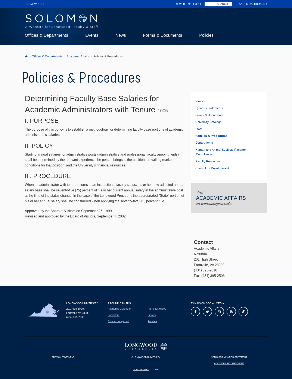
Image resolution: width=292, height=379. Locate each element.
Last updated (141, 369)
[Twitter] (207, 311)
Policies (206, 35)
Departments (204, 142)
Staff (198, 129)
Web (182, 4)
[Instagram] (219, 311)
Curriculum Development (212, 168)
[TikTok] (243, 311)
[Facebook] (195, 311)
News (120, 35)
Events (91, 35)
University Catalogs (208, 122)
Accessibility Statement (229, 363)
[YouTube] (231, 311)
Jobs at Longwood (118, 321)
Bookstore (113, 315)
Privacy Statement (63, 357)
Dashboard (251, 4)
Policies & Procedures (211, 135)
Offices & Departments (46, 35)
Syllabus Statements (209, 108)
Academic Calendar (119, 308)
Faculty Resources (208, 161)
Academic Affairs (78, 56)
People (197, 4)
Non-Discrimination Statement (229, 357)
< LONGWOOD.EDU (37, 4)
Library (152, 315)
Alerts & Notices (157, 308)
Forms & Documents (162, 35)
